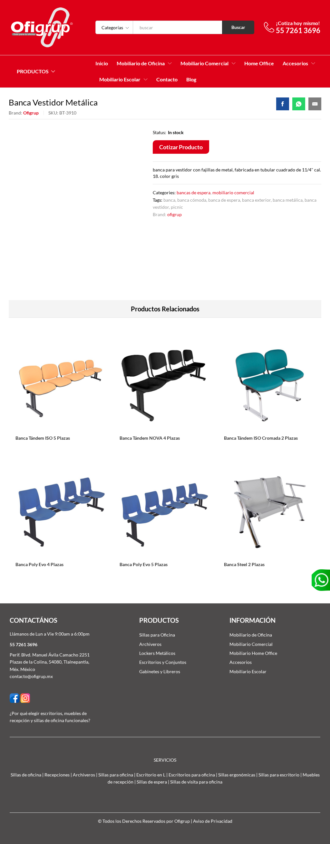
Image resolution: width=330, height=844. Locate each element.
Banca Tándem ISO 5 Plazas (42, 438)
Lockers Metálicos (157, 653)
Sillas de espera (152, 781)
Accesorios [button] (295, 63)
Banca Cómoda (191, 200)
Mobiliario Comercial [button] (204, 63)
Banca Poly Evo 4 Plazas (39, 564)
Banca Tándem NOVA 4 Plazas (150, 438)
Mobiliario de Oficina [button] (141, 63)
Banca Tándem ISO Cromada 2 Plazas (261, 438)
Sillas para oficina (115, 774)
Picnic (177, 207)
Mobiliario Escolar (248, 671)
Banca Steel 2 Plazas (244, 564)
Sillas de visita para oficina (196, 781)
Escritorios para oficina (192, 774)
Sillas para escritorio (278, 774)
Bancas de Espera (193, 192)
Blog (191, 79)
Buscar (238, 27)
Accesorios (240, 662)
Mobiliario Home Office (253, 653)
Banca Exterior (256, 200)
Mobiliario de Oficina (250, 635)
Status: (159, 132)
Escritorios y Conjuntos (162, 662)
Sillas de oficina (26, 774)
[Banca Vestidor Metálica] (282, 103)
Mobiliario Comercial (233, 192)
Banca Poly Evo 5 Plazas (144, 564)
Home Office (259, 63)
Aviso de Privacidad (212, 821)
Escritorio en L (150, 774)
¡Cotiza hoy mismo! (298, 23)
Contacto (167, 79)
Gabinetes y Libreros (159, 671)
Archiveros (150, 644)
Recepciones (57, 774)
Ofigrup (31, 112)
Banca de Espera (224, 200)
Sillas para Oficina (157, 635)
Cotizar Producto (181, 147)
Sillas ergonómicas (236, 774)
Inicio (101, 63)
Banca (169, 200)
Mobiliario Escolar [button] (120, 79)
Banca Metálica (288, 200)
